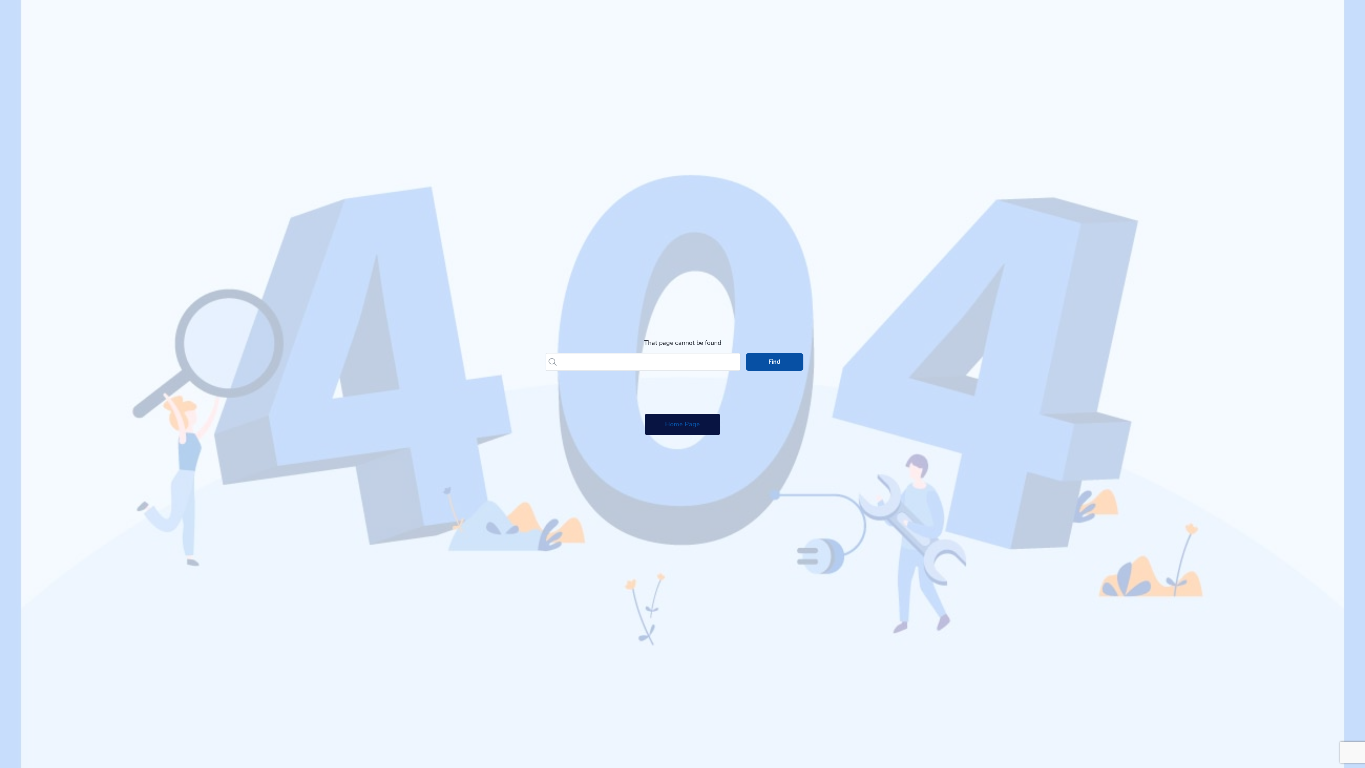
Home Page (682, 424)
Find (774, 361)
